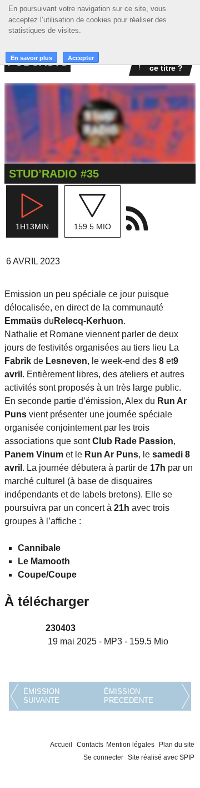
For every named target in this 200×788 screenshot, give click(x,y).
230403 (61, 628)
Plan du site (176, 744)
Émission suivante (41, 696)
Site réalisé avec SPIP (161, 757)
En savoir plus (31, 58)
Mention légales (130, 744)
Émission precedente (128, 696)
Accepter (81, 58)
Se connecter (103, 757)
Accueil (61, 744)
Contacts (90, 744)
